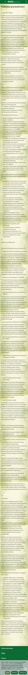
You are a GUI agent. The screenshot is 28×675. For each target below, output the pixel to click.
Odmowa (14, 672)
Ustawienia (23, 672)
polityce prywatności (16, 668)
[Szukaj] (5, 2)
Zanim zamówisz (7, 648)
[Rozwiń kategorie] (2, 2)
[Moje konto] (26, 2)
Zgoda (7, 672)
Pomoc (3, 658)
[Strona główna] (14, 2)
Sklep (3, 653)
